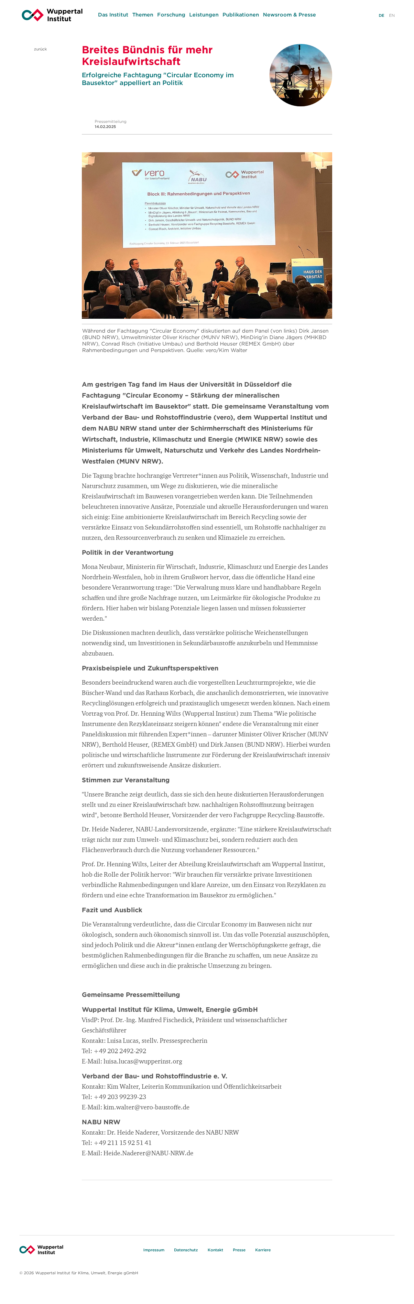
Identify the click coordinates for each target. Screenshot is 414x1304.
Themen (142, 14)
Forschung (171, 14)
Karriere (263, 1249)
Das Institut (113, 14)
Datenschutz (186, 1249)
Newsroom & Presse (289, 14)
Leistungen (204, 14)
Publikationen (241, 14)
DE (381, 15)
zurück (40, 49)
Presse (239, 1249)
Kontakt (215, 1249)
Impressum (153, 1249)
